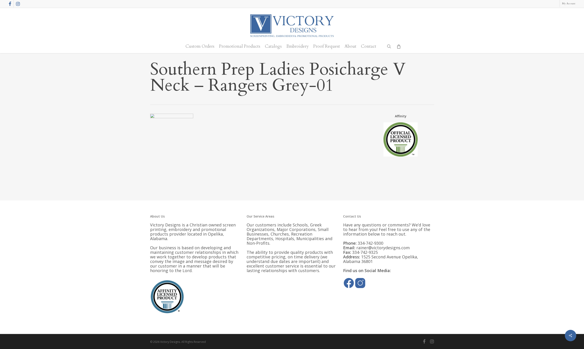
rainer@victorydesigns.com (383, 247)
